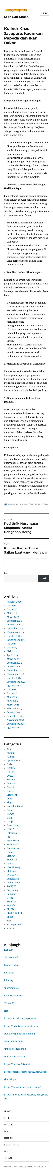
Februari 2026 (14, 620)
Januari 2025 (14, 666)
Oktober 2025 (14, 636)
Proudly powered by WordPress (32, 1167)
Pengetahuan (14, 882)
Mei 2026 (12, 613)
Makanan (12, 859)
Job (8, 836)
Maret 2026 (13, 617)
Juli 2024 (11, 689)
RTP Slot (8, 949)
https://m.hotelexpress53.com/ (21, 1026)
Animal (11, 753)
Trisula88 (9, 1003)
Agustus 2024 (14, 685)
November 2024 (15, 674)
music (10, 863)
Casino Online (11, 965)
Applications (13, 760)
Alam (9, 749)
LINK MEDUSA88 (13, 995)
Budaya (11, 779)
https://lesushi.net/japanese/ (20, 1018)
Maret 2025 (13, 659)
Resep (10, 897)
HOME (46, 504)
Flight (10, 802)
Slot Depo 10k (11, 957)
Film (9, 798)
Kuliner (11, 852)
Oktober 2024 (14, 678)
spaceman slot (12, 988)
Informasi (12, 833)
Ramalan (11, 894)
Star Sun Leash (16, 17)
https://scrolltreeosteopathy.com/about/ (26, 1071)
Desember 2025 (15, 628)
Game (10, 810)
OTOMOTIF (13, 875)
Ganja (10, 821)
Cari (6, 573)
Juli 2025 (11, 643)
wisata (10, 928)
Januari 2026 (14, 624)
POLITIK (11, 886)
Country (11, 783)
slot (6, 1010)
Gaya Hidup (13, 825)
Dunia (10, 791)
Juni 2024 (12, 693)
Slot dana (9, 972)
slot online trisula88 (15, 1049)
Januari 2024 (14, 712)
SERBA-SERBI (14, 913)
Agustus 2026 (14, 601)
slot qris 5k (10, 1079)
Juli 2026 (11, 605)
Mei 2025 (12, 651)
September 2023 (15, 723)
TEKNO (8, 1158)
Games (10, 814)
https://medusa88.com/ (17, 1064)
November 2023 (15, 720)
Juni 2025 (12, 647)
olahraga (11, 871)
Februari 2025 (14, 662)
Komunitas (13, 848)
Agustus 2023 (14, 727)
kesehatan (12, 844)
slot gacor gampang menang (19, 1033)
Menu (44, 13)
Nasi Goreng (13, 867)
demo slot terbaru (13, 1041)
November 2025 (15, 632)
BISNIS (10, 772)
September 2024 (16, 681)
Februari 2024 (14, 708)
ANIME (10, 756)
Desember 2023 (15, 716)
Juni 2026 (12, 609)
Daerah (11, 787)
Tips (9, 920)
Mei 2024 (12, 697)
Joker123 (8, 980)
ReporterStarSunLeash (18, 504)
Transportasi (14, 924)
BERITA (11, 768)
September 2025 (16, 639)
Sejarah (11, 905)
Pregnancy (12, 890)
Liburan (11, 855)
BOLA (10, 775)
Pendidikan (13, 878)
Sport (10, 916)
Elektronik (12, 794)
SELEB (10, 909)
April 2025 (12, 655)
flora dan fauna (15, 806)
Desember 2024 (15, 670)
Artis (9, 764)
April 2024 (12, 700)
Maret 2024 (13, 704)
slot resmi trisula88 (14, 1056)
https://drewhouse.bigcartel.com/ (22, 1087)
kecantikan (13, 840)
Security (11, 901)
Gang (10, 817)
